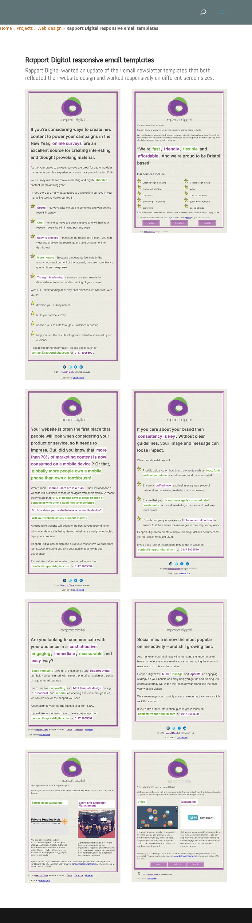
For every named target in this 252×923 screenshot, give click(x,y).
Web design (49, 28)
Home (6, 28)
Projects (25, 28)
